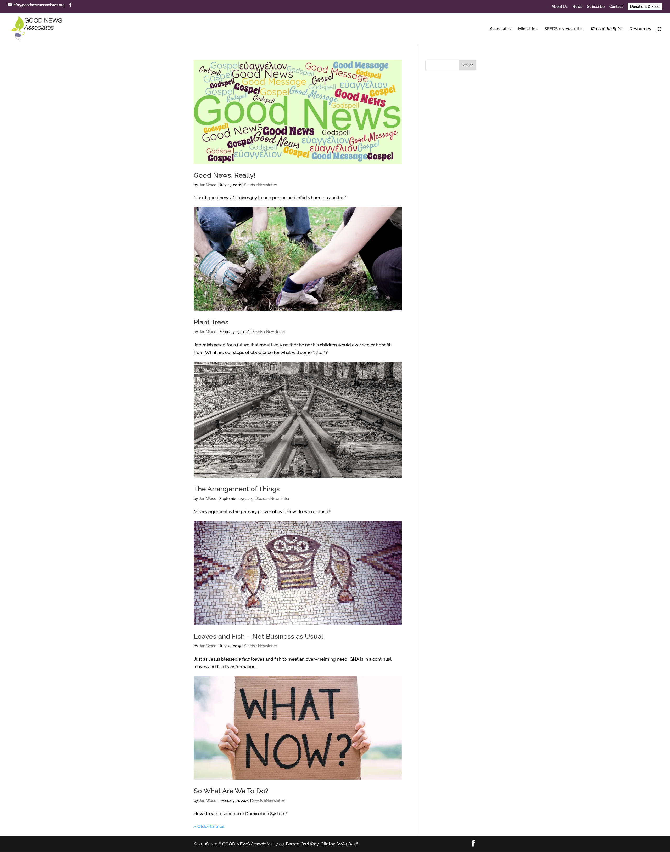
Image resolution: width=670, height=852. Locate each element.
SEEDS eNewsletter (564, 29)
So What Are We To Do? (231, 791)
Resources (640, 29)
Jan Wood (207, 185)
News (577, 7)
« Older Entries (209, 826)
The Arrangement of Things (237, 489)
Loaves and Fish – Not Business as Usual (258, 636)
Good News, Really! (224, 175)
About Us (560, 7)
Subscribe (596, 7)
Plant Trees (211, 322)
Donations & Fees (645, 6)
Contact (616, 7)
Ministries (528, 29)
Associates (500, 29)
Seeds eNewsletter (260, 185)
